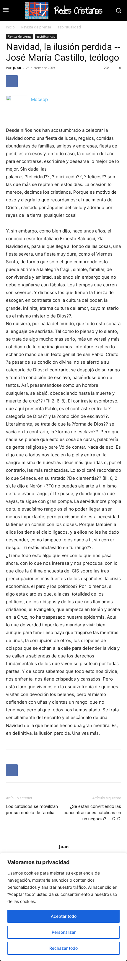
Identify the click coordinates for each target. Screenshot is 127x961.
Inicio (10, 27)
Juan (17, 67)
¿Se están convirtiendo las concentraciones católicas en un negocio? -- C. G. (92, 813)
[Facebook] (12, 81)
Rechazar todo (63, 948)
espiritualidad (69, 27)
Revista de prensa (36, 27)
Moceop (39, 99)
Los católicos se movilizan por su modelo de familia (32, 809)
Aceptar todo (63, 916)
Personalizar (64, 932)
